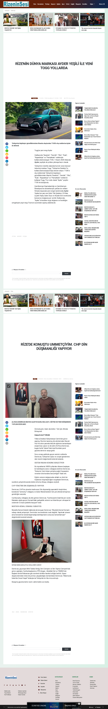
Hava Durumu (76, 680)
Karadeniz (40, 4)
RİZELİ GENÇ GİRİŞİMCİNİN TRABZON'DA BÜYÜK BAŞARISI (91, 229)
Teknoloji (13, 10)
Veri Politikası (7, 694)
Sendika (84, 4)
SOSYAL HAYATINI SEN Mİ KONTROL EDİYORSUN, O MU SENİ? (92, 222)
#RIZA (17, 612)
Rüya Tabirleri (93, 686)
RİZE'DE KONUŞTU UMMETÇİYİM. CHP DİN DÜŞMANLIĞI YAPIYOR (90, 208)
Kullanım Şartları (22, 691)
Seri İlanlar (75, 693)
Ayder (37, 162)
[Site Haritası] (23, 685)
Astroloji (92, 688)
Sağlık (72, 4)
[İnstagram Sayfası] (11, 685)
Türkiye (47, 4)
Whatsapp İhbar (22, 693)
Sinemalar (75, 692)
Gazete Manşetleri (77, 697)
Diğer (92, 4)
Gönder (66, 273)
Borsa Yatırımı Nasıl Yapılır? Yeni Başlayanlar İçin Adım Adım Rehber (91, 123)
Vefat (67, 4)
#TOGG (14, 236)
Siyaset (53, 4)
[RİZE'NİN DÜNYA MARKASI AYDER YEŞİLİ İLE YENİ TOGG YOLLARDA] (38, 120)
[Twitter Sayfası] (8, 685)
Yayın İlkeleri (7, 693)
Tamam (98, 707)
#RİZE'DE (30, 612)
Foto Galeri (43, 677)
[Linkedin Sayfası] (17, 685)
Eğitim (58, 4)
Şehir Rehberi (76, 695)
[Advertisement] (54, 47)
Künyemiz (43, 689)
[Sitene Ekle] (26, 685)
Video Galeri (43, 680)
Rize (34, 4)
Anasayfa (7, 10)
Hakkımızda (7, 691)
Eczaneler (75, 686)
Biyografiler (93, 684)
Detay (91, 707)
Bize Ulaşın (43, 693)
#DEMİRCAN (23, 612)
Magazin (78, 4)
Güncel (57, 699)
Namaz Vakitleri (77, 684)
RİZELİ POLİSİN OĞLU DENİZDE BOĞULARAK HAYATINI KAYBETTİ (90, 194)
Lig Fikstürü (76, 688)
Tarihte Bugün (76, 690)
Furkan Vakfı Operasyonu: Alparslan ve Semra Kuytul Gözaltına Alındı (91, 115)
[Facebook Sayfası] (5, 685)
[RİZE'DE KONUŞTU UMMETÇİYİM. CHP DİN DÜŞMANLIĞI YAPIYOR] (38, 400)
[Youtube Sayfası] (14, 685)
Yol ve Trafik (76, 682)
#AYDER (19, 236)
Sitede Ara (93, 680)
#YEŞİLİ (25, 236)
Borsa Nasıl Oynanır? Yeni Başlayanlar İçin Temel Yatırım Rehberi (92, 136)
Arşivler (42, 686)
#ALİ (13, 612)
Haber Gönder (21, 694)
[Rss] (20, 685)
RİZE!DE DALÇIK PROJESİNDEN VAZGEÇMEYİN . (92, 201)
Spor (63, 4)
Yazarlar (42, 683)
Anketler (92, 682)
